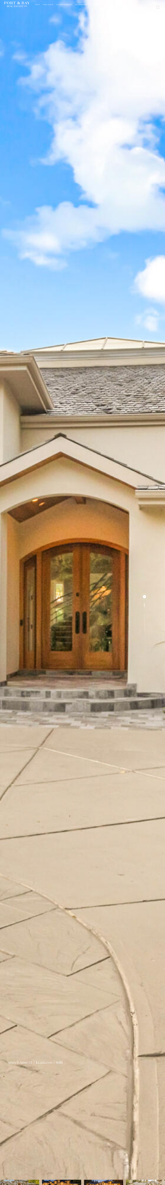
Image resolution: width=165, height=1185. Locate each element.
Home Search (48, 4)
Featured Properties (64, 4)
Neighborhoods (81, 4)
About (37, 4)
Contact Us (95, 4)
